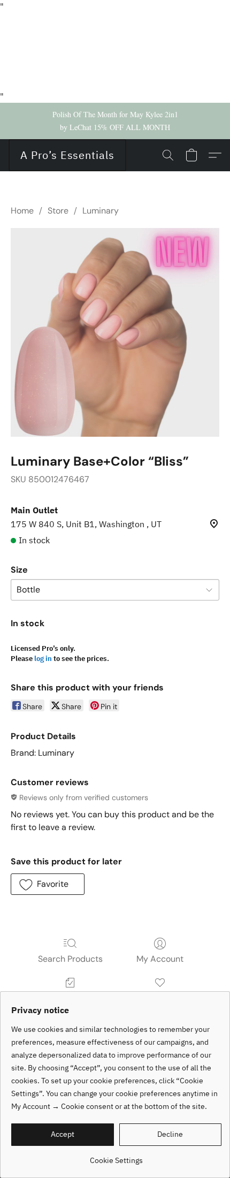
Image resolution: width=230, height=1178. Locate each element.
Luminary (100, 210)
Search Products (70, 958)
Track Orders (70, 998)
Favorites (160, 998)
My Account (159, 958)
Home (22, 210)
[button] (67, 155)
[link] (116, 1156)
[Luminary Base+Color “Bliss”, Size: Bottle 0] (115, 332)
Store (58, 210)
